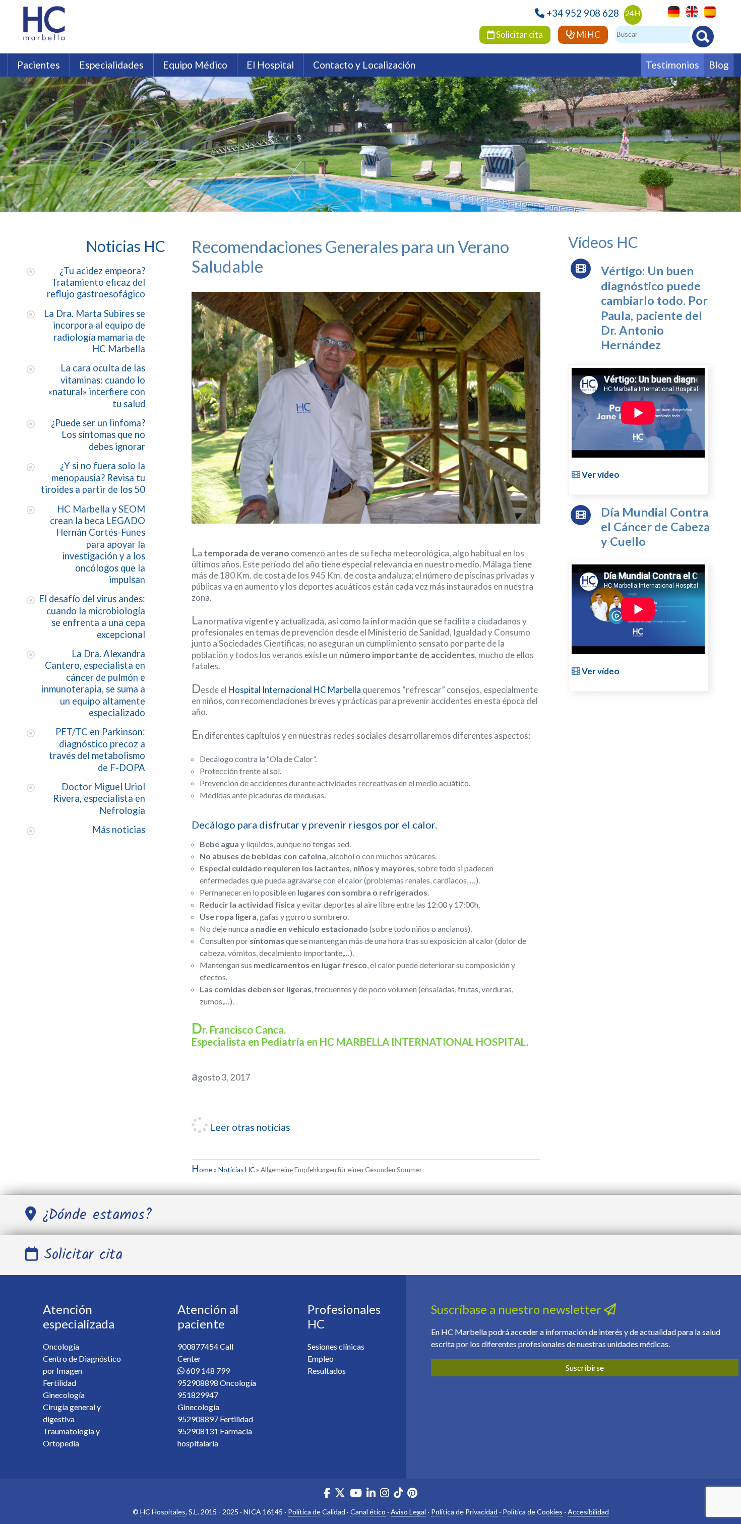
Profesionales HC (344, 1316)
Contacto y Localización (364, 65)
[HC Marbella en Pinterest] (412, 1494)
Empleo (320, 1358)
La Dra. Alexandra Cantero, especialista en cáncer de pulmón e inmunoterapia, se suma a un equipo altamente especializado (93, 683)
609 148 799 (208, 1370)
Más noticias (118, 829)
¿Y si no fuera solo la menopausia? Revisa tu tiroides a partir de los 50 (93, 477)
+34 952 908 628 (582, 13)
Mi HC (587, 34)
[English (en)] (689, 11)
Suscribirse (585, 1367)
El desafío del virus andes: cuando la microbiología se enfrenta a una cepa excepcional (92, 616)
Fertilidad (59, 1382)
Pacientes (38, 65)
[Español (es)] (707, 11)
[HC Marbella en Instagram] (385, 1494)
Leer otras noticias (249, 1127)
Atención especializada (78, 1316)
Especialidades (111, 65)
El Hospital (270, 65)
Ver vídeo (600, 474)
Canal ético (368, 1511)
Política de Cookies (533, 1511)
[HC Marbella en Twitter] (340, 1494)
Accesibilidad (588, 1511)
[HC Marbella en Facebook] (327, 1494)
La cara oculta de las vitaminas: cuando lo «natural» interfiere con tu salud (96, 385)
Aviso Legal (408, 1511)
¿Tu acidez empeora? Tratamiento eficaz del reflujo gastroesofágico (96, 282)
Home (202, 1170)
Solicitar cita (519, 34)
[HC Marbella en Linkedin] (371, 1494)
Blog (719, 65)
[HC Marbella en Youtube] (355, 1494)
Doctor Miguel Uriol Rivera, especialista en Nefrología (99, 798)
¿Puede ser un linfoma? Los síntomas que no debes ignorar (98, 434)
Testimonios (672, 65)
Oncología (61, 1346)
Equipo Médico (195, 65)
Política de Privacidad (464, 1511)
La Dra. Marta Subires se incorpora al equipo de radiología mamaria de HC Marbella (94, 331)
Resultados (326, 1370)
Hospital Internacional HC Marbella (294, 689)
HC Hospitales (163, 1511)
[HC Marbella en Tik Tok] (398, 1494)
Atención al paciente (207, 1316)
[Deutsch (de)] (671, 11)
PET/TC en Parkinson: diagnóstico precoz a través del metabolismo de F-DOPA (97, 749)
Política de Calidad (316, 1511)
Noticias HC (236, 1170)
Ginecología (64, 1395)
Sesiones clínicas (335, 1346)
